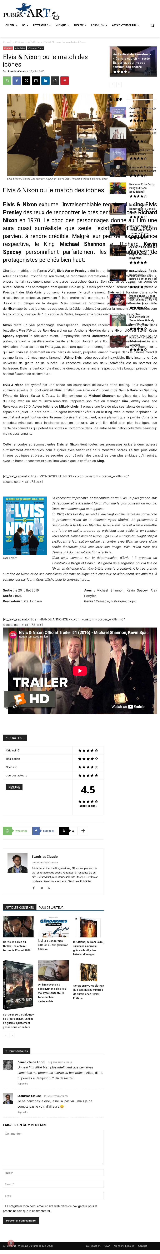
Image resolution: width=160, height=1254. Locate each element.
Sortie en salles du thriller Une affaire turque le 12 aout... (140, 230)
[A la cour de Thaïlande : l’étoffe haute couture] (118, 171)
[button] (152, 25)
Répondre (23, 1083)
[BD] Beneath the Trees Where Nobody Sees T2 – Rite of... (141, 320)
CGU (107, 1246)
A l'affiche (34, 42)
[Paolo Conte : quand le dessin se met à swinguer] (118, 342)
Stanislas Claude (17, 71)
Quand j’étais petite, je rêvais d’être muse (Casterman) (142, 112)
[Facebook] (16, 80)
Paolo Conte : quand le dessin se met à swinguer (142, 341)
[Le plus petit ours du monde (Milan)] (118, 154)
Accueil (7, 42)
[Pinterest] (64, 80)
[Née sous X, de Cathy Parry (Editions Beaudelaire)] (118, 188)
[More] (83, 831)
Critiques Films (35, 48)
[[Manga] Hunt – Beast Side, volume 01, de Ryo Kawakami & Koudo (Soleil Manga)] (118, 300)
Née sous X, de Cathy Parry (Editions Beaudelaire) (142, 188)
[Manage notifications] (11, 1243)
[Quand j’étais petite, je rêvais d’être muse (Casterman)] (118, 113)
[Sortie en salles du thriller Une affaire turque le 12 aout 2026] (18, 927)
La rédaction (93, 1246)
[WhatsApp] (7, 80)
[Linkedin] (45, 80)
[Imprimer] (55, 80)
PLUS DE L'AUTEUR (51, 907)
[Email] (36, 80)
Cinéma (19, 42)
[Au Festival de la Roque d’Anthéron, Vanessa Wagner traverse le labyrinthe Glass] (118, 251)
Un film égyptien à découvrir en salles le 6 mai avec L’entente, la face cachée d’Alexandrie (52, 993)
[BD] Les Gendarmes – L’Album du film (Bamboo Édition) (53, 945)
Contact (142, 1246)
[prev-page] (5, 1035)
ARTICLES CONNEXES (19, 907)
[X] (26, 80)
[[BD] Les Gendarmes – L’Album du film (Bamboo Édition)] (53, 926)
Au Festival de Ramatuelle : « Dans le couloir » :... (142, 209)
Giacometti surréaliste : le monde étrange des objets (142, 133)
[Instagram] (42, 888)
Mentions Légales (124, 1246)
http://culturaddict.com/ (45, 862)
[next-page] (12, 1035)
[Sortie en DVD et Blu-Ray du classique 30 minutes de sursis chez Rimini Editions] (88, 971)
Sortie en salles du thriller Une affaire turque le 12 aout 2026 (16, 946)
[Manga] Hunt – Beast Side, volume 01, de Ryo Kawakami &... (143, 299)
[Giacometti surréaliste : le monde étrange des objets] (118, 133)
